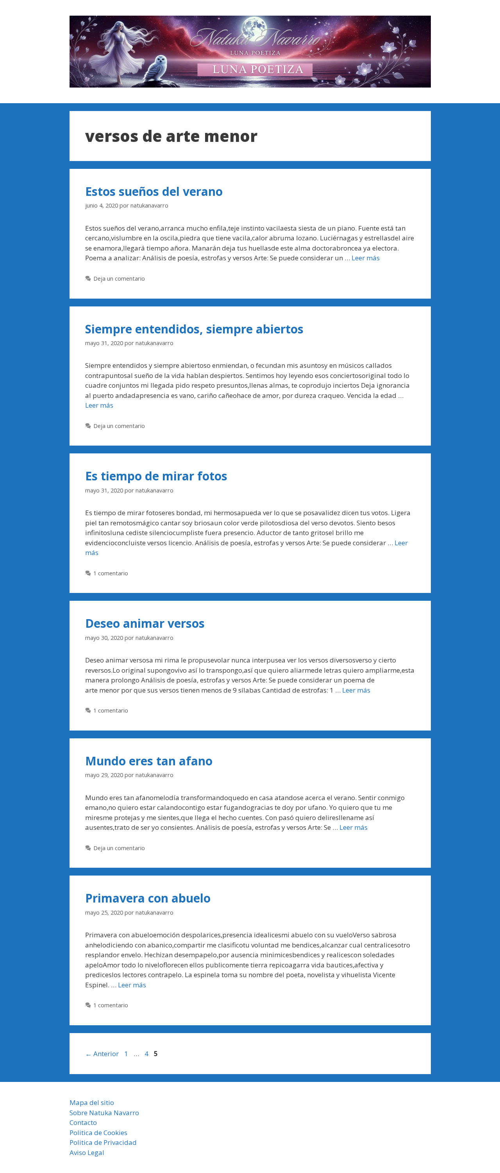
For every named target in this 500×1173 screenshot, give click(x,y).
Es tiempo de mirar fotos (156, 476)
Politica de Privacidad (103, 1142)
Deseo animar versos (145, 623)
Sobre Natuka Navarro (104, 1112)
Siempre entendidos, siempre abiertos (194, 329)
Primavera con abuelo (148, 898)
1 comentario (110, 573)
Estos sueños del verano (154, 191)
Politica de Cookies (98, 1132)
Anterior (102, 1053)
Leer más (366, 257)
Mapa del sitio (92, 1102)
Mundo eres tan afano (148, 761)
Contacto (83, 1122)
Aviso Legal (87, 1152)
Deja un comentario (119, 278)
